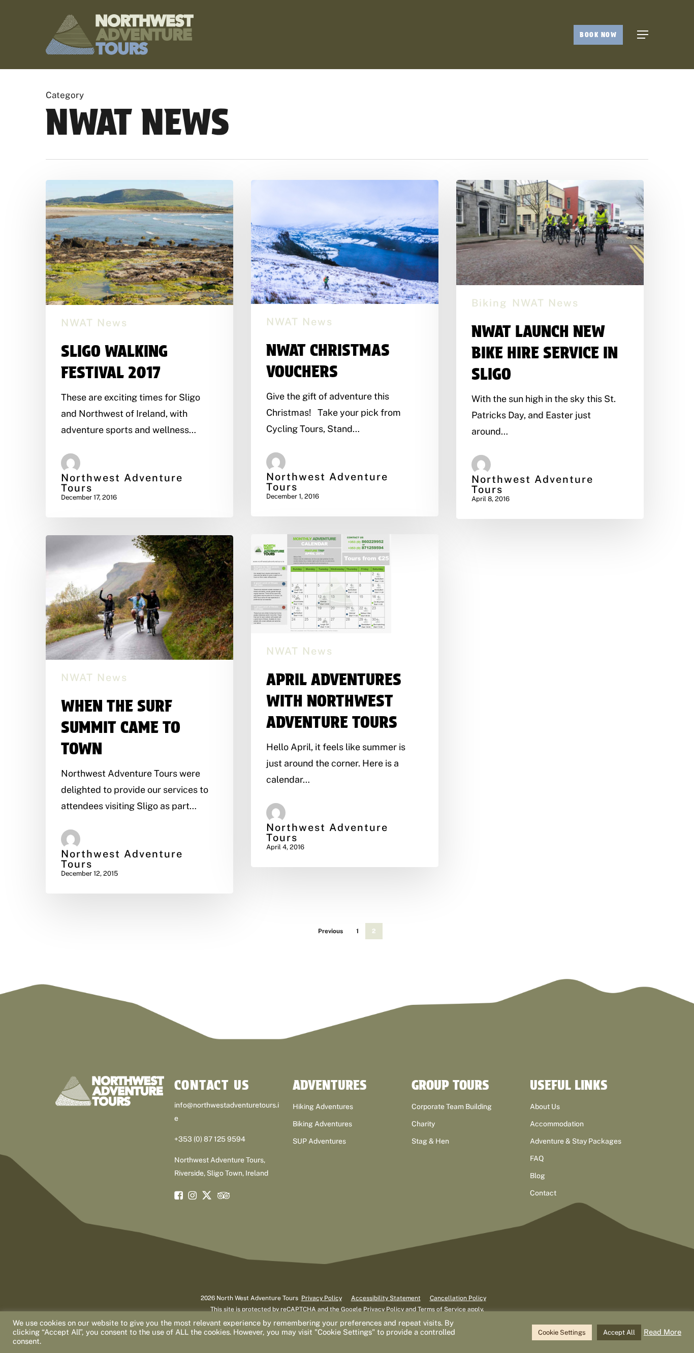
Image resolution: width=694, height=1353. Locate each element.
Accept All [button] (619, 1332)
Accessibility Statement (386, 1298)
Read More (662, 1332)
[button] (642, 34)
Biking (489, 303)
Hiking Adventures (323, 1106)
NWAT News (94, 323)
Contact (543, 1193)
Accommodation (557, 1124)
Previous (330, 931)
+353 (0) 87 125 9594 (209, 1139)
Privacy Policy (321, 1298)
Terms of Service (442, 1309)
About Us (545, 1106)
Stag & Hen (430, 1141)
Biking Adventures (322, 1124)
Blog (537, 1176)
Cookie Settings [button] (562, 1332)
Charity (423, 1124)
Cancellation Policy (458, 1298)
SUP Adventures (319, 1141)
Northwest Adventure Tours (122, 483)
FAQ (537, 1158)
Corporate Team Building (452, 1106)
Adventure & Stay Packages (575, 1141)
